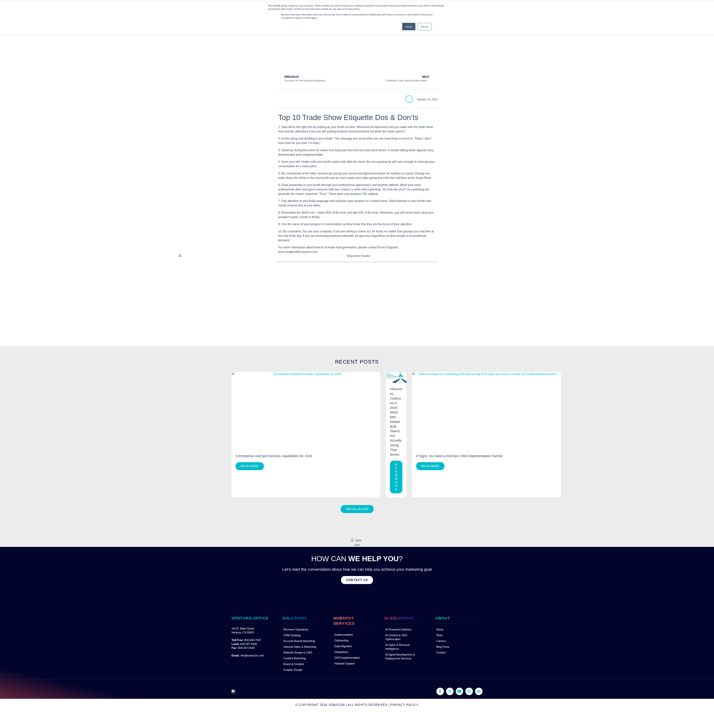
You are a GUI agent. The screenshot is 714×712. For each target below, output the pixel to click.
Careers (441, 641)
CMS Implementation (347, 657)
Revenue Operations (295, 629)
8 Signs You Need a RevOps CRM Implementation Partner (459, 456)
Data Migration (343, 646)
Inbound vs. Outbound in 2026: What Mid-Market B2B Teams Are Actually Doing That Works (396, 421)
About (439, 629)
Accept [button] (408, 26)
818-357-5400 (248, 643)
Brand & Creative (293, 664)
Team (439, 635)
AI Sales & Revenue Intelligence (397, 646)
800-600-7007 (252, 640)
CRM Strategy (292, 635)
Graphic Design (292, 669)
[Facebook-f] (440, 691)
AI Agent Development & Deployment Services (400, 656)
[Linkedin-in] (479, 691)
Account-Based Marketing (299, 641)
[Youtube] (459, 691)
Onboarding (341, 640)
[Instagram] (469, 691)
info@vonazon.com (252, 655)
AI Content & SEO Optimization (396, 637)
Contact (441, 652)
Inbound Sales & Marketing (299, 646)
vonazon (337, 704)
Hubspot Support (344, 663)
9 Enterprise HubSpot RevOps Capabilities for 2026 (274, 456)
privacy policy (404, 704)
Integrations (341, 651)
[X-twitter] (450, 691)
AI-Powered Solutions (398, 629)
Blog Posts (442, 646)
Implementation (343, 634)
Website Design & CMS (297, 652)
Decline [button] (425, 26)
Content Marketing (294, 658)
